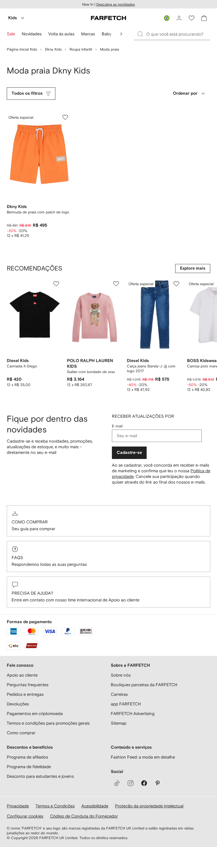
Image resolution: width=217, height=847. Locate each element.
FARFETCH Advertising (133, 713)
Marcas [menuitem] (88, 34)
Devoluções (18, 704)
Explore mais (192, 268)
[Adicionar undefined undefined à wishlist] (56, 284)
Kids (12, 18)
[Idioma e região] (166, 18)
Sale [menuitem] (11, 34)
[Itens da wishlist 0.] (191, 18)
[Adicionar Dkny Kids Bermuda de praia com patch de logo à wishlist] (65, 117)
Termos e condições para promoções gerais (48, 723)
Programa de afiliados (27, 757)
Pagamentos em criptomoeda (35, 713)
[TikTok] (117, 783)
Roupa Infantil (81, 49)
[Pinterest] (157, 783)
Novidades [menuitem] (32, 34)
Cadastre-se (129, 452)
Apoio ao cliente (22, 675)
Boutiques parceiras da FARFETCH (144, 685)
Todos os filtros (27, 93)
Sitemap (118, 723)
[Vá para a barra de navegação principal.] (121, 34)
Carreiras (119, 694)
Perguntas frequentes (27, 685)
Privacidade (18, 806)
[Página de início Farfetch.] (108, 18)
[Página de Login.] (179, 18)
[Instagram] (130, 783)
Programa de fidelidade (29, 766)
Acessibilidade (94, 806)
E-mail (117, 426)
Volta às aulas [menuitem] (61, 34)
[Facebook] (144, 783)
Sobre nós (121, 675)
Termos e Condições (55, 806)
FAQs (17, 557)
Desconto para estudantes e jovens (40, 776)
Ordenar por (185, 93)
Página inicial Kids (22, 49)
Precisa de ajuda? (32, 593)
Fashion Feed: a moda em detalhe (143, 757)
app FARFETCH (126, 704)
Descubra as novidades (115, 4)
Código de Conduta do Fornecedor (84, 816)
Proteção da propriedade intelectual (149, 806)
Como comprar (30, 522)
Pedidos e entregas (25, 694)
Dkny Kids (53, 49)
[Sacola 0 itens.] (204, 18)
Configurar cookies (25, 816)
